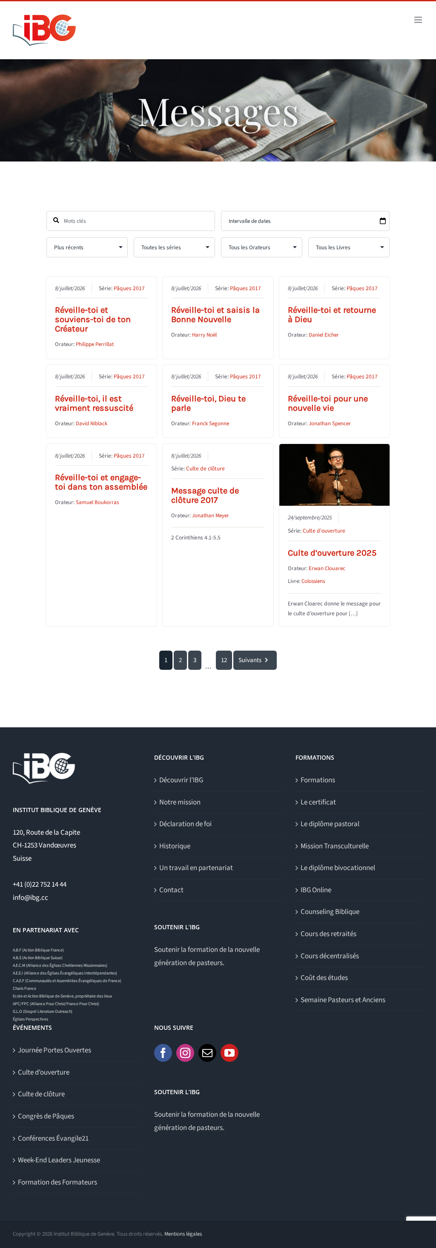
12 (224, 660)
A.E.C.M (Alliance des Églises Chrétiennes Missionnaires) (60, 965)
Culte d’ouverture (43, 1072)
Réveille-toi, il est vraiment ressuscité (94, 403)
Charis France (24, 988)
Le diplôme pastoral (330, 824)
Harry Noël (204, 335)
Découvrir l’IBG (181, 780)
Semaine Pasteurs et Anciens (343, 1000)
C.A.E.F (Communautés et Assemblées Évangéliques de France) (67, 981)
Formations (318, 780)
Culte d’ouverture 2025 (332, 553)
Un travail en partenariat (196, 868)
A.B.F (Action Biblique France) (38, 950)
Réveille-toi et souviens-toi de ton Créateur (93, 319)
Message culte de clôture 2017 (205, 495)
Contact (171, 890)
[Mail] (207, 1053)
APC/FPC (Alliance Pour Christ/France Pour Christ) (56, 1004)
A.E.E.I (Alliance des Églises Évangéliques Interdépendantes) (65, 973)
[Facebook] (163, 1053)
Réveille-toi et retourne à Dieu (332, 314)
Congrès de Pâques (46, 1116)
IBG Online (316, 890)
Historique (174, 846)
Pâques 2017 (129, 288)
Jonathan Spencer (330, 423)
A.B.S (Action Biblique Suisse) (38, 958)
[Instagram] (185, 1053)
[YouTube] (229, 1053)
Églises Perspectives (30, 1019)
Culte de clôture (205, 468)
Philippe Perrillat (95, 344)
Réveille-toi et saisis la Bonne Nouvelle (215, 314)
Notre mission (180, 802)
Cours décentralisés (330, 956)
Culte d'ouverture (324, 531)
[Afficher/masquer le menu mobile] (418, 19)
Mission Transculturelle (335, 846)
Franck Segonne (210, 423)
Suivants (249, 660)
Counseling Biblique (330, 912)
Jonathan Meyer (210, 515)
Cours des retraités (328, 934)
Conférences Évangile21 (53, 1138)
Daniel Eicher (324, 335)
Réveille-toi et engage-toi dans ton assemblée (101, 482)
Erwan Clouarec (327, 568)
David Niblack (91, 423)
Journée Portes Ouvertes (54, 1050)
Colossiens (313, 581)
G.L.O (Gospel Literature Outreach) (42, 1012)
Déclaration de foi (185, 824)
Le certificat (318, 802)
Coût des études (324, 978)
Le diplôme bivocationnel (338, 868)
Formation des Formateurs (57, 1182)
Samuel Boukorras (97, 502)
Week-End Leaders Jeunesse (59, 1160)
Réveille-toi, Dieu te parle (208, 403)
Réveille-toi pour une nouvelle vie (328, 403)
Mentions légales (183, 1234)
